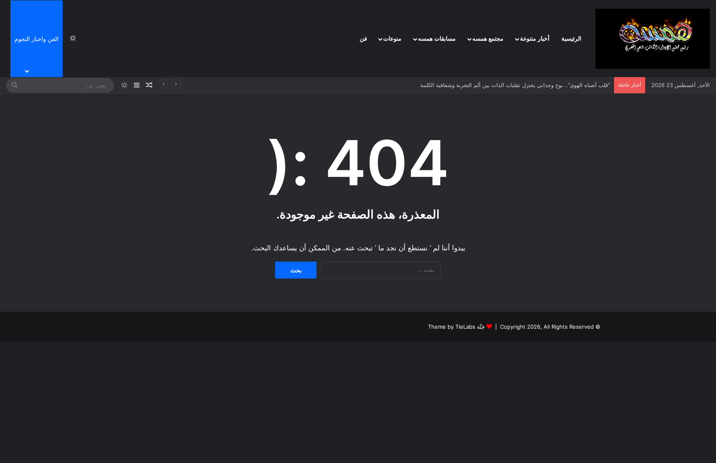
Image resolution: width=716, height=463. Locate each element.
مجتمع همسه (487, 39)
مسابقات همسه (437, 39)
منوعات (392, 39)
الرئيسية (571, 39)
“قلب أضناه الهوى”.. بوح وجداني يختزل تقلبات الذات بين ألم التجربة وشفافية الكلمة (515, 85)
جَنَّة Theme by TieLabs (456, 326)
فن (363, 39)
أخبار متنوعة (534, 39)
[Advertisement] (654, 124)
